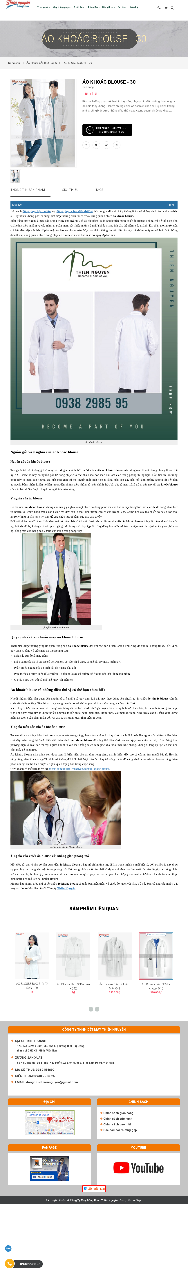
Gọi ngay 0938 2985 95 (112, 129)
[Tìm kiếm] (172, 8)
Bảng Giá (93, 7)
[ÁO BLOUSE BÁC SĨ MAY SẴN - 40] (32, 955)
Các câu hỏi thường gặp (120, 1130)
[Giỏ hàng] (165, 8)
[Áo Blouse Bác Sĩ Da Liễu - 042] (73, 955)
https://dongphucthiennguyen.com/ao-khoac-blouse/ (79, 768)
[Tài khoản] (159, 8)
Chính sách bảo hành (117, 1118)
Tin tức (122, 7)
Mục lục (17, 204)
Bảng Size (108, 7)
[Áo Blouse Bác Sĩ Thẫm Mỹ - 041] (115, 955)
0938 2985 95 (44, 1076)
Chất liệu (79, 7)
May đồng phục (61, 7)
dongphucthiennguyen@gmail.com (52, 1082)
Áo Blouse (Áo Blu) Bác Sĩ (41, 62)
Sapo (139, 1200)
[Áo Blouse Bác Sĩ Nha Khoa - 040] (156, 955)
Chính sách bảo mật (117, 1124)
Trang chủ (43, 7)
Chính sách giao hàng (118, 1113)
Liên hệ (134, 7)
